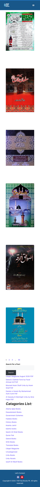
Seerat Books (11, 439)
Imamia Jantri (11, 425)
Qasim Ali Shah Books (14, 432)
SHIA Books (10, 442)
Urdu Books (10, 455)
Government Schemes (14, 415)
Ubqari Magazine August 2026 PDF (19, 376)
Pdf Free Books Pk (23, 481)
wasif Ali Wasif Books (14, 462)
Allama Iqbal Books (13, 409)
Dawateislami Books (14, 412)
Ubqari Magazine (12, 449)
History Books (11, 422)
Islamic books (11, 429)
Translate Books (12, 445)
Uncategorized (11, 452)
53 (19, 360)
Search (11, 373)
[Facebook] (18, 477)
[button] (33, 5)
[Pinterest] (22, 477)
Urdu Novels (11, 458)
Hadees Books (11, 419)
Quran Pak (10, 435)
